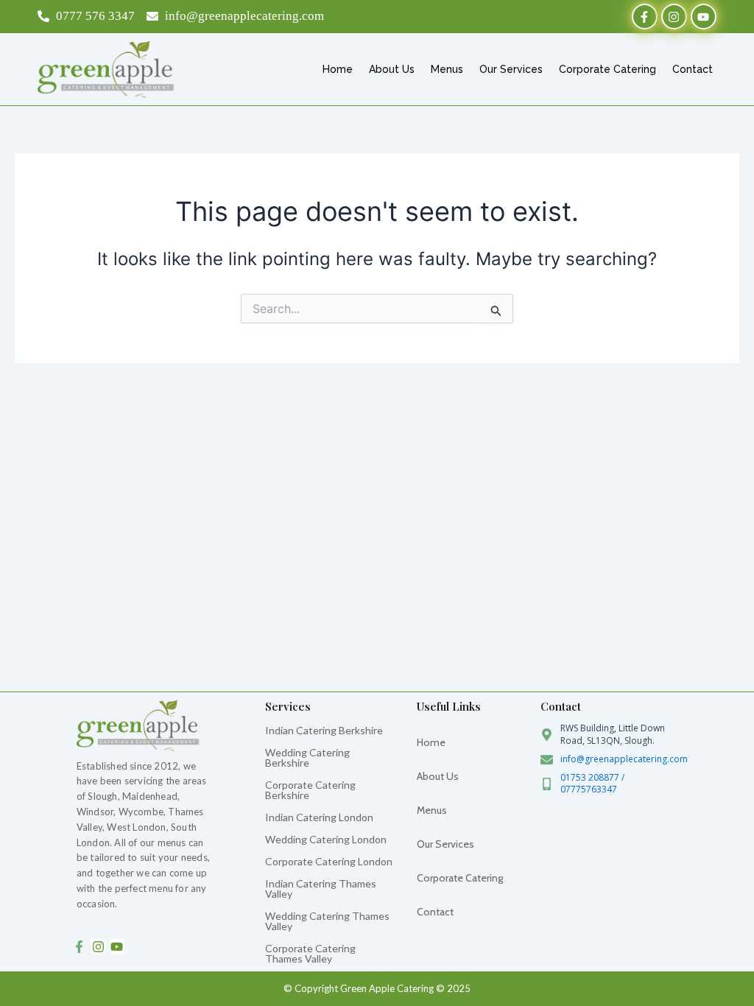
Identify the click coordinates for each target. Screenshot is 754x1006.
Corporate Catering (607, 69)
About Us (392, 69)
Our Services (511, 69)
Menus (447, 69)
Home (338, 69)
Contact (692, 69)
